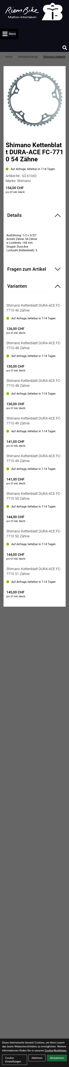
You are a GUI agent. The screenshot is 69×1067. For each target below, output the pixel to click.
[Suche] (65, 47)
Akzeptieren (57, 1058)
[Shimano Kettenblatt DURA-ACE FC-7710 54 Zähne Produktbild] (35, 98)
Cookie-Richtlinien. (56, 1050)
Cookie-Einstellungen (13, 1059)
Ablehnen (36, 1058)
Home (8, 56)
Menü (12, 34)
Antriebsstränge (28, 56)
